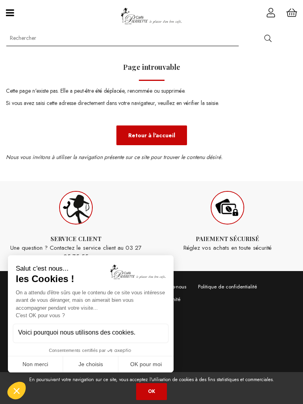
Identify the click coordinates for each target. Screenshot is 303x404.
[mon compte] (271, 12)
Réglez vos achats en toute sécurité (227, 243)
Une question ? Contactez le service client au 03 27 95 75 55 (76, 248)
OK (151, 391)
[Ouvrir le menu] (10, 12)
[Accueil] (151, 16)
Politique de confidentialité (227, 286)
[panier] (291, 12)
